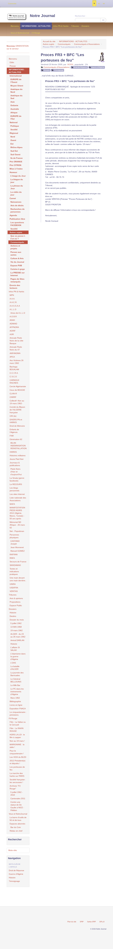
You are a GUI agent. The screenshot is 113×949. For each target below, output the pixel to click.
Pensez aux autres (15, 253)
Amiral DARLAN (17, 640)
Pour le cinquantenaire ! (17, 752)
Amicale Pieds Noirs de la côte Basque (16, 340)
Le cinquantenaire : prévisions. (18, 713)
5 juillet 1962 (15, 623)
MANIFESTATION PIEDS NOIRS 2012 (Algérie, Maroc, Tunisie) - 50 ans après (17, 513)
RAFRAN (14, 554)
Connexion (12, 4)
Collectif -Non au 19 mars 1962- (17, 402)
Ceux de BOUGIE (17, 390)
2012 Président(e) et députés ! (17, 762)
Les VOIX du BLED (18, 757)
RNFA (12, 558)
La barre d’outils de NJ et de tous (18, 818)
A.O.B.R (13, 316)
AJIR (12, 334)
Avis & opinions (16, 598)
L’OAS (13, 663)
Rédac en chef (16, 831)
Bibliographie (15, 701)
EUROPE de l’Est (15, 117)
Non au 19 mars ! (17, 741)
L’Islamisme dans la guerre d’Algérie (17, 656)
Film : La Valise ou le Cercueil (18, 723)
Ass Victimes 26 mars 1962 (16, 361)
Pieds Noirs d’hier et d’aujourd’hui (16, 472)
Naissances (15, 202)
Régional (14, 133)
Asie (12, 102)
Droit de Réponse (80, 67)
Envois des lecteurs (15, 286)
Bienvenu (15, 26)
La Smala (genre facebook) (17, 479)
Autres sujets (48, 44)
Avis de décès (17, 205)
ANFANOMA (15, 353)
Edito (12, 62)
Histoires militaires (17, 455)
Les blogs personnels (14, 489)
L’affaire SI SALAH (15, 648)
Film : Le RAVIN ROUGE (16, 729)
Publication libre (17, 219)
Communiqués (64, 44)
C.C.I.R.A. (14, 373)
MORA (70, 64)
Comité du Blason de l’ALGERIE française (17, 410)
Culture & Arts (17, 258)
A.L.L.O (13, 309)
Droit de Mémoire (17, 426)
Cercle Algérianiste (18, 386)
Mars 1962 (15, 698)
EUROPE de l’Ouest (15, 80)
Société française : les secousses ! (18, 780)
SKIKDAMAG (15, 565)
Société (14, 129)
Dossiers (85, 26)
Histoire (47, 70)
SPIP (82, 922)
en (104, 3)
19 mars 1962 (16, 630)
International (16, 76)
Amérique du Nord (16, 90)
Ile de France (16, 158)
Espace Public (16, 605)
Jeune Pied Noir (17, 459)
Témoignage (59, 70)
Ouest (13, 140)
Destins (13, 616)
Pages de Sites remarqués (17, 280)
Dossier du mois (17, 620)
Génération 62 (16, 439)
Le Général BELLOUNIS (15, 680)
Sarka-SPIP (91, 922)
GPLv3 (101, 922)
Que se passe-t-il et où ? (17, 237)
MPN (12, 295)
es (99, 3)
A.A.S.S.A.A (15, 306)
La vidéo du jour (16, 193)
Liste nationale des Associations (18, 499)
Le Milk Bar (15, 685)
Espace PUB (16, 265)
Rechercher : (80, 16)
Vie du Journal (17, 262)
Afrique (13, 112)
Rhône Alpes (16, 147)
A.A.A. (12, 299)
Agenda (13, 215)
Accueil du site (49, 41)
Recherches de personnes (17, 210)
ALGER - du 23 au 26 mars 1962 (17, 635)
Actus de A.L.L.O (17, 313)
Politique (14, 126)
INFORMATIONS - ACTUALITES (36, 26)
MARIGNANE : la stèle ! (17, 745)
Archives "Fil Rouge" (15, 787)
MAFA (12, 504)
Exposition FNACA (18, 708)
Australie (14, 109)
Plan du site (71, 922)
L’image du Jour (18, 176)
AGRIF (13, 331)
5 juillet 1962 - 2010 (16, 793)
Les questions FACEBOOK (17, 223)
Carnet (13, 198)
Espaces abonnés (17, 824)
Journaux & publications (15, 464)
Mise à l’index (16, 169)
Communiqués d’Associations (87, 44)
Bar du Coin (15, 827)
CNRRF (13, 397)
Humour (13, 172)
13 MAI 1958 (16, 627)
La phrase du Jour (16, 187)
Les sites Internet (17, 494)
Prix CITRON (15, 165)
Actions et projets (15, 247)
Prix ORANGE (16, 162)
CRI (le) (13, 416)
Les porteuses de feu (17, 768)
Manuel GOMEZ (17, 551)
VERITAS (14, 591)
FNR (12, 436)
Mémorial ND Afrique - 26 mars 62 (17, 525)
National (14, 122)
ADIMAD (13, 324)
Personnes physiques (14, 536)
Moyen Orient (16, 86)
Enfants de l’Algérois (14, 430)
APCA (12, 357)
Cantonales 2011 (17, 798)
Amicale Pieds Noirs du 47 (16, 348)
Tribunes (75, 26)
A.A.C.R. (13, 302)
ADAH (12, 320)
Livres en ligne (16, 705)
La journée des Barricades (17, 674)
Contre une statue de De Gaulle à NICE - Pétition (17, 806)
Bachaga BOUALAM (14, 368)
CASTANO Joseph (15, 542)
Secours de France (18, 562)
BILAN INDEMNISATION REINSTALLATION (18, 445)
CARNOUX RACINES (14, 381)
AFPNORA (14, 327)
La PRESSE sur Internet (17, 274)
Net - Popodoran (17, 531)
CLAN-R (13, 393)
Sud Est (14, 151)
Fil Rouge (36, 33)
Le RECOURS (16, 484)
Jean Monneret (17, 547)
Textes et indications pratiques (14, 571)
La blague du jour (16, 180)
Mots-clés (12, 850)
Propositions (15, 602)
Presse (13, 66)
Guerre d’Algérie (97, 67)
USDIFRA (14, 588)
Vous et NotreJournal (20, 33)
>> (103, 20)
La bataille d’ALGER (14, 667)
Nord (12, 137)
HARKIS (13, 452)
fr (94, 3)
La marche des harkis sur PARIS (17, 774)
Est (12, 144)
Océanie (14, 105)
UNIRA (13, 584)
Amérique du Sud (16, 96)
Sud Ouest (15, 154)
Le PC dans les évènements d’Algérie (17, 691)
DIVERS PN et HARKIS (16, 421)
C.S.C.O (13, 376)
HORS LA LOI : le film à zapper (17, 736)
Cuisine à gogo (17, 269)
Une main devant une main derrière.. (18, 579)
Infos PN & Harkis (60, 26)
